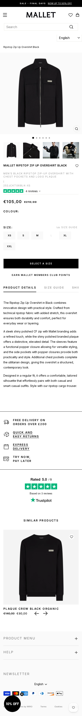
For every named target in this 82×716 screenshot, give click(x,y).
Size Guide (69, 227)
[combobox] (41, 27)
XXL (9, 246)
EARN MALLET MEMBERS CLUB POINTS (41, 274)
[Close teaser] (22, 694)
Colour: (11, 211)
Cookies (58, 706)
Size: (8, 227)
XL (65, 235)
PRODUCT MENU (19, 638)
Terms (43, 706)
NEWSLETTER (16, 674)
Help (8, 652)
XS (9, 235)
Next (74, 150)
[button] (77, 165)
